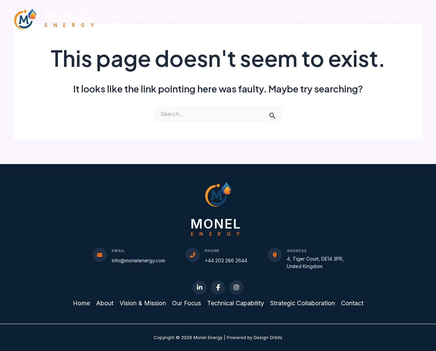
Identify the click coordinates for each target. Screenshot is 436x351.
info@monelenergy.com (138, 260)
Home (118, 16)
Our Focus (232, 16)
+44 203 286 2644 (226, 260)
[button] (207, 16)
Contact (123, 23)
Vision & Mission (182, 16)
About (143, 16)
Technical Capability (291, 16)
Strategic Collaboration (364, 16)
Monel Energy (72, 19)
